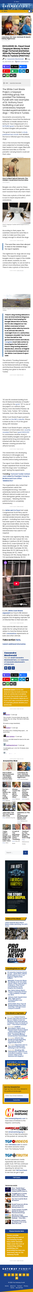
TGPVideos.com (14, 1145)
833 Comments (23, 62)
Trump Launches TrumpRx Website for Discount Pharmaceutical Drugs (19, 1211)
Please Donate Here (16, 1231)
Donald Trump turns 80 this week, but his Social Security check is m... (20, 1206)
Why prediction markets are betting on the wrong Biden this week (19, 1222)
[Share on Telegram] (20, 71)
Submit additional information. (14, 644)
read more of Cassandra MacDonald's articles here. (16, 662)
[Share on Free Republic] (27, 71)
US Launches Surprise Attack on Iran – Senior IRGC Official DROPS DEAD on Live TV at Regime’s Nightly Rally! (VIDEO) (17, 975)
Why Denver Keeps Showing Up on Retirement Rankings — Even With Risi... (20, 1216)
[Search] (25, 853)
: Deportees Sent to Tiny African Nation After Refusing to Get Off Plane (17, 1046)
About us (12, 1286)
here (18, 639)
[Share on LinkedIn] (23, 71)
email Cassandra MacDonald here (14, 659)
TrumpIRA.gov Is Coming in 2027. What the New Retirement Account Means (20, 1195)
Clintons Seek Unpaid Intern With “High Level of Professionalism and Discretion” (17, 999)
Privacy (26, 1286)
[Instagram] (27, 1274)
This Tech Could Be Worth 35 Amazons (19, 1199)
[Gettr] (9, 1274)
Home (7, 1286)
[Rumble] (20, 1274)
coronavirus (11, 633)
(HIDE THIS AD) (20, 15)
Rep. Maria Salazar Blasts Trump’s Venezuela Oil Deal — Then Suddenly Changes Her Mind (17, 993)
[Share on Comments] (4, 75)
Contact (19, 1286)
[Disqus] (16, 733)
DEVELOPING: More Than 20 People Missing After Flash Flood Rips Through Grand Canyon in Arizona (17, 1006)
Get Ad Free (19, 1288)
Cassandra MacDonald (10, 654)
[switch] (30, 11)
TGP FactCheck (21, 1170)
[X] (12, 1274)
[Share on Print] (14, 75)
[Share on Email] (11, 75)
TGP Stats (16, 1178)
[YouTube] (16, 1278)
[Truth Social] (5, 1274)
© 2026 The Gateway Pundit (16, 1282)
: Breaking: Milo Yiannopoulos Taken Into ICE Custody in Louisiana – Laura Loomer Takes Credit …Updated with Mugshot (17, 1053)
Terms (12, 1288)
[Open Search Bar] (24, 11)
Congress (8, 342)
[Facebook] (16, 1274)
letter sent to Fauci (13, 510)
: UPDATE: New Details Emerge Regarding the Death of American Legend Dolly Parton (17, 1040)
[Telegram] (24, 1274)
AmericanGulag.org (15, 1132)
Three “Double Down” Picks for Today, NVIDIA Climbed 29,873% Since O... (20, 1189)
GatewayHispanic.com (16, 1118)
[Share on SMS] (7, 75)
